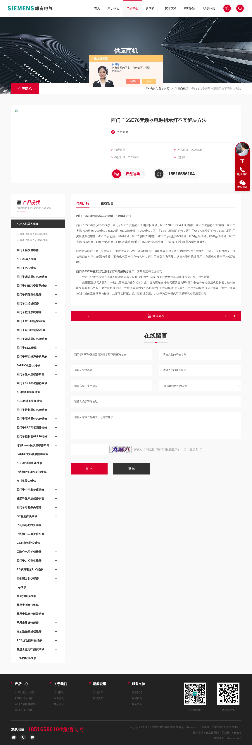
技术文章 (171, 8)
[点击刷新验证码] (120, 449)
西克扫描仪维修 (26, 596)
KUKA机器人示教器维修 (34, 240)
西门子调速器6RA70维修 (32, 276)
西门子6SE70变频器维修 (32, 285)
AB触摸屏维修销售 (28, 392)
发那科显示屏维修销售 (30, 498)
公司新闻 (98, 692)
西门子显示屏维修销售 (30, 374)
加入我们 (59, 704)
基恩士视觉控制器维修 (30, 613)
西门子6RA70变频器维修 (32, 427)
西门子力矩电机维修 (29, 560)
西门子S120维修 (27, 347)
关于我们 (113, 8)
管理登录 (219, 738)
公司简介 (59, 692)
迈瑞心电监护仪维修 (29, 551)
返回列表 (158, 316)
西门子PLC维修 (26, 267)
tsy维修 (21, 587)
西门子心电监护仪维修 (30, 489)
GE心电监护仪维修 (28, 542)
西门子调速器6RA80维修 (32, 338)
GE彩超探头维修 (27, 516)
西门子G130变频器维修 (31, 329)
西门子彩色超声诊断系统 (32, 356)
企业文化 (59, 698)
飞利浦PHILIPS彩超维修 (32, 471)
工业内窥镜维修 (26, 658)
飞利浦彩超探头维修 (29, 525)
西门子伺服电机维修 (29, 294)
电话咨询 (242, 174)
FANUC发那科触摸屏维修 (32, 454)
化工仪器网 (212, 732)
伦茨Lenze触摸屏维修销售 (33, 445)
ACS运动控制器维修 (29, 640)
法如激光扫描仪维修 (29, 631)
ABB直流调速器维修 (29, 463)
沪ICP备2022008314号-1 (226, 727)
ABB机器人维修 (27, 259)
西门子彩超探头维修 (29, 507)
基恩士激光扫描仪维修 (30, 649)
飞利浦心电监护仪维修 (30, 533)
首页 (97, 8)
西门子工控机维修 (28, 303)
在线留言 (190, 8)
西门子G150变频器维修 (31, 321)
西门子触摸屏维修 (28, 250)
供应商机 (25, 89)
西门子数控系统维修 (29, 312)
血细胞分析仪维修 (28, 578)
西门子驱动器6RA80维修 (32, 418)
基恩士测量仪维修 (28, 604)
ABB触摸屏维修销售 (29, 400)
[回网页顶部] (242, 161)
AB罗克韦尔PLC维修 (30, 569)
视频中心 (137, 704)
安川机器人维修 (26, 480)
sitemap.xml (234, 738)
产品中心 (132, 8)
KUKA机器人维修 (28, 223)
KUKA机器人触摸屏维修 (34, 234)
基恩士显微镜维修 (28, 622)
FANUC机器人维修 (28, 365)
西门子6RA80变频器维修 (32, 383)
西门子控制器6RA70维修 (32, 436)
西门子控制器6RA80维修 (32, 409)
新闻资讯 (152, 8)
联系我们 (209, 8)
